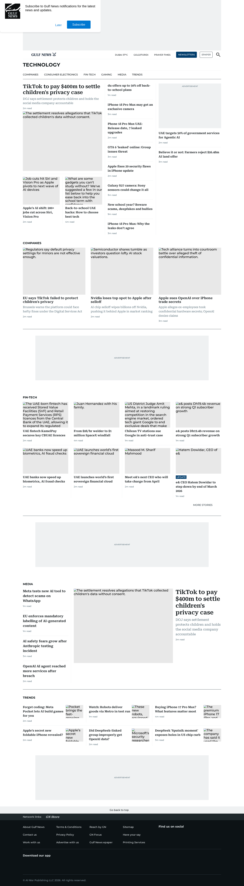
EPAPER (206, 54)
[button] (26, 55)
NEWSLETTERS (186, 54)
